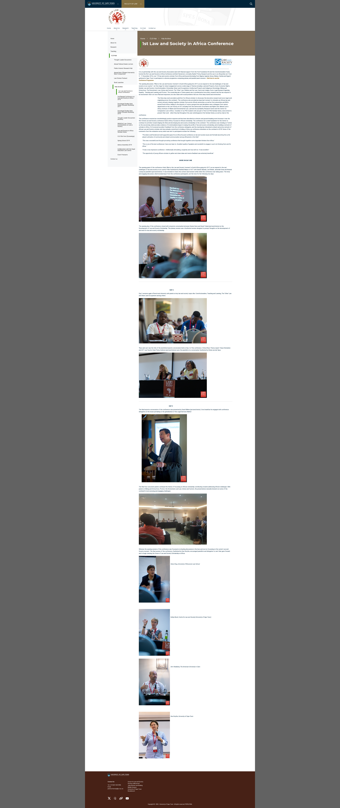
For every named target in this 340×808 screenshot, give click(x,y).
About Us (113, 43)
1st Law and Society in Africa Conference (125, 91)
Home (112, 38)
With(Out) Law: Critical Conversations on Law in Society (125, 125)
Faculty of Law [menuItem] (130, 4)
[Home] (101, 4)
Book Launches (119, 82)
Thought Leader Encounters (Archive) (126, 118)
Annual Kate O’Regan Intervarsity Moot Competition (124, 73)
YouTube (127, 798)
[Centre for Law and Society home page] (170, 17)
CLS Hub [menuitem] (143, 28)
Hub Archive (119, 87)
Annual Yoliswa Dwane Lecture (123, 64)
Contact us (113, 159)
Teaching (113, 51)
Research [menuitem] (125, 28)
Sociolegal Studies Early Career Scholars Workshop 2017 (126, 105)
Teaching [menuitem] (134, 28)
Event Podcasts (123, 155)
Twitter (109, 798)
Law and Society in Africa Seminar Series (125, 131)
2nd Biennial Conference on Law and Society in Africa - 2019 (126, 98)
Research (113, 47)
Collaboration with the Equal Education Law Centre (126, 149)
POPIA (187, 804)
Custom (115, 798)
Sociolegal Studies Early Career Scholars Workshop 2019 (126, 112)
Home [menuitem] (109, 28)
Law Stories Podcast (120, 78)
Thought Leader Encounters (122, 60)
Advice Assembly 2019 (125, 145)
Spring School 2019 (124, 140)
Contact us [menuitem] (152, 28)
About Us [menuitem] (117, 28)
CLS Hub (114, 55)
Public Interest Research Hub (123, 68)
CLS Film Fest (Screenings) (126, 136)
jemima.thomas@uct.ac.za (115, 788)
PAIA (190, 804)
